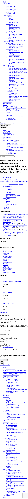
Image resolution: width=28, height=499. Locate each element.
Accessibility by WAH (5, 365)
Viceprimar (11, 19)
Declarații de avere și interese (16, 34)
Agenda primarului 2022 (11, 119)
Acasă (4, 2)
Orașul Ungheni (6, 3)
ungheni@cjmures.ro (8, 347)
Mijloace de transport (14, 99)
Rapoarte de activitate (14, 22)
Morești (8, 401)
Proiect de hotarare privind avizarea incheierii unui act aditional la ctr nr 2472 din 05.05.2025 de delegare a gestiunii (15, 226)
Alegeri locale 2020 (7, 251)
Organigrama (12, 31)
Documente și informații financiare (14, 116)
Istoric (7, 5)
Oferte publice (9, 205)
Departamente (9, 87)
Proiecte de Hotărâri (14, 56)
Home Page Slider (7, 262)
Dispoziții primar (13, 25)
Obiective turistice (10, 10)
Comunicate (9, 189)
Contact (5, 105)
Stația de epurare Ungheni (12, 407)
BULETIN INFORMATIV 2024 (10, 376)
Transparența (6, 198)
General (5, 260)
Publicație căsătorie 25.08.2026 (10, 223)
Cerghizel (8, 400)
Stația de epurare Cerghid (12, 406)
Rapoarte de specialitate (15, 35)
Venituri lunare (12, 37)
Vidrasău (8, 410)
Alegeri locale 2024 (10, 369)
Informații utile (9, 24)
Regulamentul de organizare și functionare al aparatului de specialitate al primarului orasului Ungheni (17, 61)
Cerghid (8, 398)
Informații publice (10, 81)
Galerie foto (6, 208)
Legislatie (8, 58)
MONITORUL (6, 422)
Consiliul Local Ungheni (8, 41)
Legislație (8, 38)
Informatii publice (7, 186)
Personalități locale (10, 448)
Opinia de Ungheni (10, 194)
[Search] (14, 156)
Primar (10, 18)
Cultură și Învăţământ (11, 9)
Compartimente (10, 66)
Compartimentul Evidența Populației (18, 69)
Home (4, 176)
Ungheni (8, 409)
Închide (2, 361)
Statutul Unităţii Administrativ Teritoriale (16, 108)
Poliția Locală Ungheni (14, 88)
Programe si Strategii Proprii (13, 195)
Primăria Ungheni (7, 15)
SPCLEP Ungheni (13, 90)
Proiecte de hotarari (8, 269)
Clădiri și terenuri (13, 94)
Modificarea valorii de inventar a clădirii (18, 96)
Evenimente (6, 207)
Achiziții (8, 201)
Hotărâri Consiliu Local (14, 50)
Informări (21, 184)
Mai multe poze (3, 312)
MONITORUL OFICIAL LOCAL (10, 106)
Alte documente (10, 118)
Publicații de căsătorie (14, 86)
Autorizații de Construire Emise (16, 84)
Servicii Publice (6, 65)
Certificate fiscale (13, 97)
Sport (4, 497)
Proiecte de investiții (11, 197)
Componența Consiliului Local (16, 44)
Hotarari (5, 263)
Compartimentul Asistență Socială (17, 68)
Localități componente (11, 8)
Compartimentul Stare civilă (16, 71)
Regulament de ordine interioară (17, 40)
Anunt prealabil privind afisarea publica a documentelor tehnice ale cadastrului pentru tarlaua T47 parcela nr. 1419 (14, 180)
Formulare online (13, 100)
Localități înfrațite (10, 12)
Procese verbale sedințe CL (16, 52)
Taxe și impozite (13, 93)
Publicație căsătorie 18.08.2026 (10, 229)
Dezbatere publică (13, 184)
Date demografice (10, 6)
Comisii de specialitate (14, 55)
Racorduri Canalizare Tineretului (12, 281)
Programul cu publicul (14, 28)
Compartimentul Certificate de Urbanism (16, 484)
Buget (7, 200)
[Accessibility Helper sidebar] (4, 360)
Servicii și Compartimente (15, 30)
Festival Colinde (7, 292)
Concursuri (9, 203)
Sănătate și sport (10, 13)
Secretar (11, 21)
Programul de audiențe (14, 27)
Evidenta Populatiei (8, 304)
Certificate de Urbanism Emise (16, 83)
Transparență (9, 33)
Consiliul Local (9, 43)
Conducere (9, 16)
